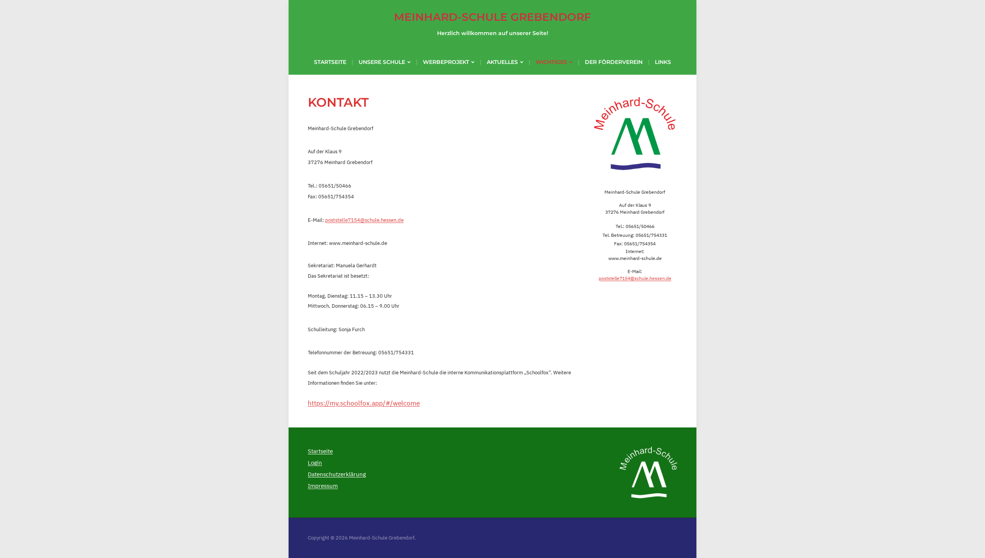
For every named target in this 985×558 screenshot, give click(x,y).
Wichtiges (551, 62)
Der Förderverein (614, 62)
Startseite (330, 62)
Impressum (323, 485)
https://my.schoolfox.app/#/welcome (364, 403)
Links (663, 62)
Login (315, 462)
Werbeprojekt (446, 62)
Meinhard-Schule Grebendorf (492, 16)
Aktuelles (502, 62)
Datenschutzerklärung (337, 474)
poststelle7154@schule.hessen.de (364, 220)
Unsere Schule (382, 62)
